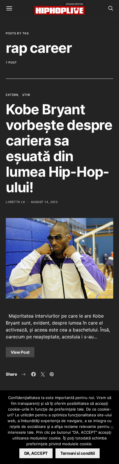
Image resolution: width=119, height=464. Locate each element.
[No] (112, 427)
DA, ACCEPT (36, 453)
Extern (12, 94)
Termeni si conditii (77, 453)
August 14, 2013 (44, 202)
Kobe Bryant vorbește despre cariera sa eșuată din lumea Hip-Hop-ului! (59, 148)
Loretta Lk (15, 202)
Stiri (26, 94)
